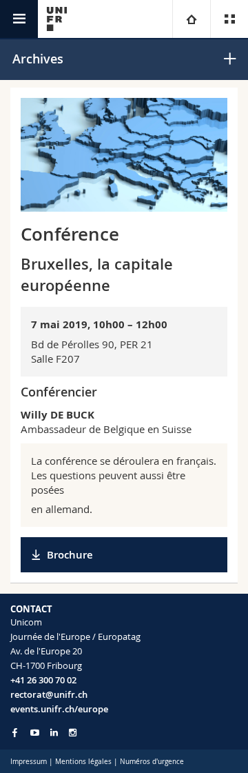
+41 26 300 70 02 (43, 680)
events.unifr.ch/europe (59, 709)
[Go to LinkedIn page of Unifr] (54, 732)
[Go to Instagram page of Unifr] (72, 732)
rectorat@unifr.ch (48, 694)
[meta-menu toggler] (229, 19)
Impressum (28, 761)
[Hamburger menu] (19, 19)
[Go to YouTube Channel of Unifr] (34, 732)
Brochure (70, 555)
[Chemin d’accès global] (191, 19)
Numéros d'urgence (152, 761)
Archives (37, 58)
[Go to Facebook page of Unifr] (14, 732)
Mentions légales (83, 761)
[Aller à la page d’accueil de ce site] (57, 19)
